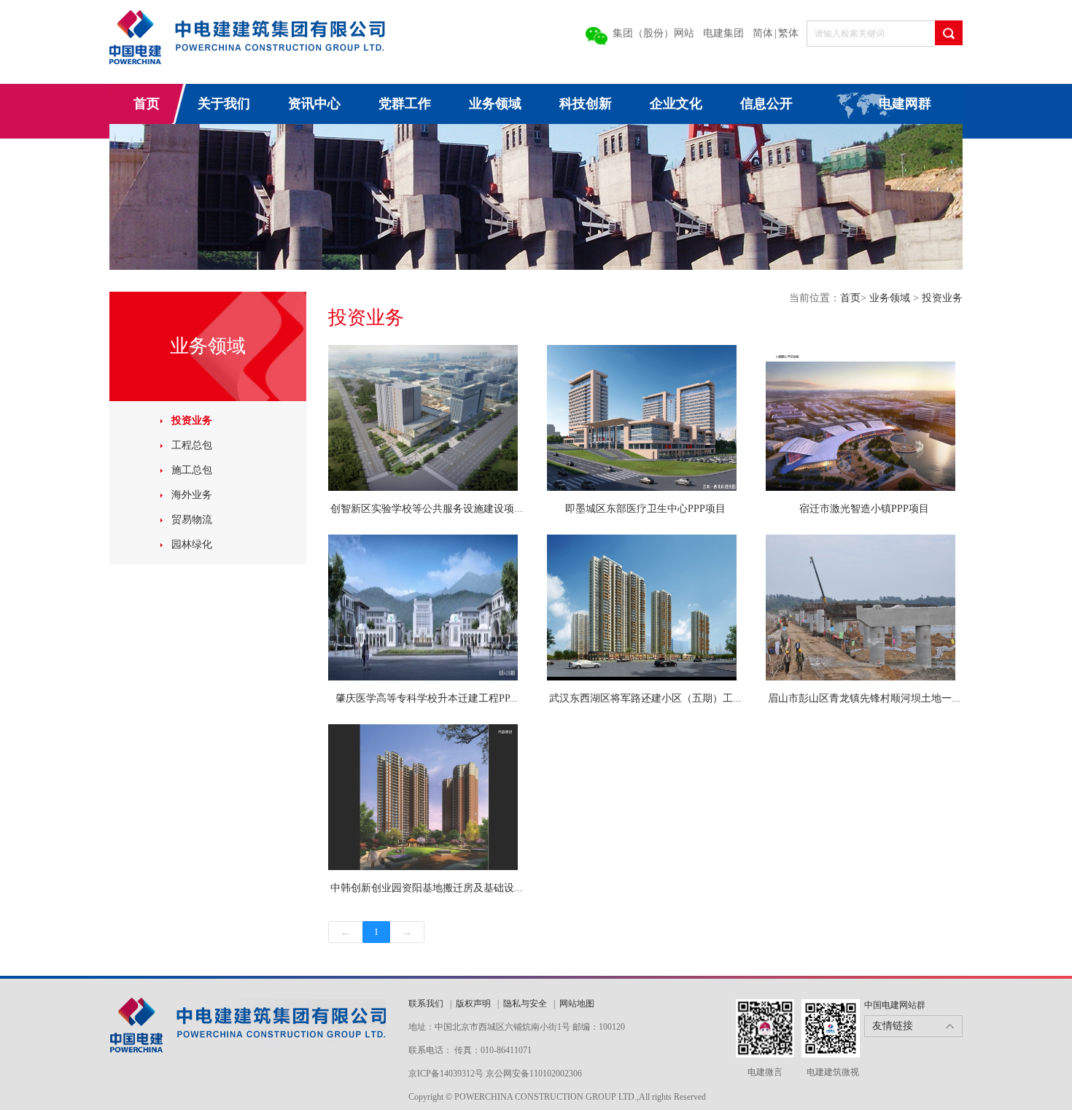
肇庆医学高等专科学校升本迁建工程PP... (426, 698)
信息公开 (766, 103)
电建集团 (723, 33)
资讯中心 (314, 103)
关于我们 (224, 103)
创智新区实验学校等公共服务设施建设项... (426, 508)
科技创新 (585, 103)
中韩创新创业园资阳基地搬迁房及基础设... (426, 887)
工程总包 (191, 445)
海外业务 (191, 494)
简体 (763, 33)
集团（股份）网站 (653, 33)
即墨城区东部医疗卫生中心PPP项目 (645, 508)
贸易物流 (191, 519)
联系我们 (427, 1003)
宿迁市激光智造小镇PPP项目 (864, 508)
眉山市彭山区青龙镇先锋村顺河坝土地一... (864, 698)
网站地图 (576, 1003)
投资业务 (191, 420)
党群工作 (404, 103)
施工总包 (191, 470)
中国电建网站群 (894, 1005)
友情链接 (892, 1025)
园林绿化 (191, 544)
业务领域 (495, 103)
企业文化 (676, 103)
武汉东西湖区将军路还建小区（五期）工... (645, 698)
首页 (146, 103)
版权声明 (473, 1003)
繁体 (788, 33)
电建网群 (905, 103)
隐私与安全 (525, 1003)
